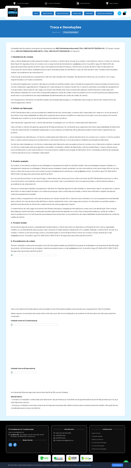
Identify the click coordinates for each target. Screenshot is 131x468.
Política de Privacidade (99, 449)
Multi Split (89, 13)
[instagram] (10, 445)
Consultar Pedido (97, 436)
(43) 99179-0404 (60, 438)
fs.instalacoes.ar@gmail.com (64, 440)
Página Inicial (56, 32)
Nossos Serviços (62, 13)
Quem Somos (47, 13)
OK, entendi (117, 465)
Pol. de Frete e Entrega (99, 442)
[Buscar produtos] (119, 13)
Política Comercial (97, 439)
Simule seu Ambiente (104, 13)
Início (36, 13)
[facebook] (15, 445)
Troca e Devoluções (98, 445)
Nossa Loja (77, 13)
